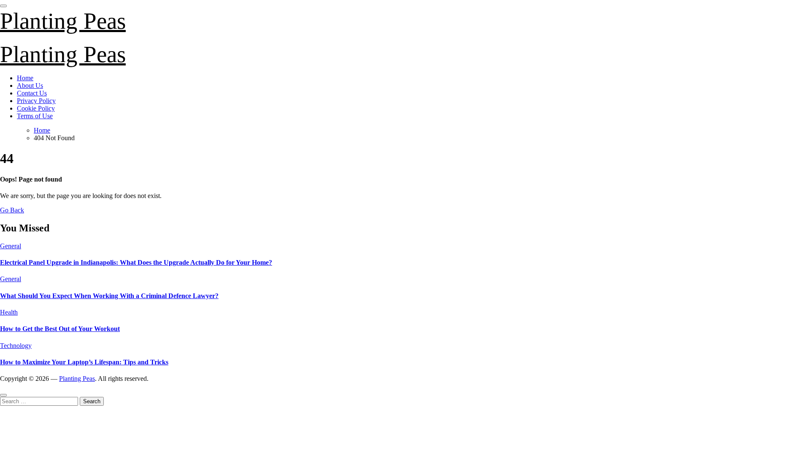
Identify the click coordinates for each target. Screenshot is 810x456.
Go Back (12, 210)
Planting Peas (63, 21)
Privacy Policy (36, 100)
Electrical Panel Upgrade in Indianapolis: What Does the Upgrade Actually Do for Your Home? (136, 262)
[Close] (3, 395)
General (10, 246)
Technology (16, 345)
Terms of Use (35, 115)
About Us (30, 85)
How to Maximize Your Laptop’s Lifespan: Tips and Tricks (84, 362)
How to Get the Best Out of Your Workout (60, 328)
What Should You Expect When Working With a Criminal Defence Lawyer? (109, 295)
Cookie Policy (36, 108)
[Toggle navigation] (3, 6)
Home (25, 77)
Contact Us (32, 93)
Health (9, 312)
